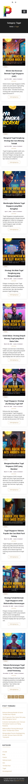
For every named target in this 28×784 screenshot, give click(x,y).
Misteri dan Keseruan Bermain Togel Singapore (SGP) (14, 73)
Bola (3, 754)
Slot (3, 763)
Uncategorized (7, 771)
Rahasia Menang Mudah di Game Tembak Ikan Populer (12, 713)
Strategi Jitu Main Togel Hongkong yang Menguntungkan (14, 273)
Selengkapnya (14, 97)
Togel (5, 66)
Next (21, 697)
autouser (13, 81)
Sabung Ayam (6, 760)
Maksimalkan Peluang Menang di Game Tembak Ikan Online (12, 729)
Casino (4, 757)
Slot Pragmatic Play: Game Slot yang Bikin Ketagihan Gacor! (13, 718)
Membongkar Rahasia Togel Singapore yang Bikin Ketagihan (14, 206)
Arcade (4, 752)
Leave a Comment (17, 79)
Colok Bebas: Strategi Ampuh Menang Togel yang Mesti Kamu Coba (14, 338)
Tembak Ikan (6, 765)
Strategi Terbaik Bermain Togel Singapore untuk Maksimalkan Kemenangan (14, 600)
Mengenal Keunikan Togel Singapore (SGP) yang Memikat (14, 466)
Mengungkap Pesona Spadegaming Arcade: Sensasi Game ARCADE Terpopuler (13, 735)
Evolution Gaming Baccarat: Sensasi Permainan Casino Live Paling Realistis (13, 724)
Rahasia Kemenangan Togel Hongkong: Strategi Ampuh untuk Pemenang (14, 668)
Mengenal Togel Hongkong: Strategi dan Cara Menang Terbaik (14, 141)
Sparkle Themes (20, 780)
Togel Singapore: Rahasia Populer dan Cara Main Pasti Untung (14, 533)
